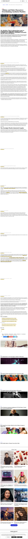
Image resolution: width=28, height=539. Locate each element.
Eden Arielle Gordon (5, 13)
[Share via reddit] (9, 336)
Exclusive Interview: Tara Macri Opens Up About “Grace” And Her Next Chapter (7, 504)
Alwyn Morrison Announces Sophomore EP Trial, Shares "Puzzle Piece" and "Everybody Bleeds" (13, 408)
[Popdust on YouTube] (22, 1)
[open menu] (2, 1)
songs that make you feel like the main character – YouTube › (9, 325)
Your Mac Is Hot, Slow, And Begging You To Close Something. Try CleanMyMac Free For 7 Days (7, 486)
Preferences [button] (14, 535)
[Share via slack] (15, 336)
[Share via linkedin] (13, 336)
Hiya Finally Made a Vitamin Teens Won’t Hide (10, 443)
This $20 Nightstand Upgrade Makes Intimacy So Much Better (20, 467)
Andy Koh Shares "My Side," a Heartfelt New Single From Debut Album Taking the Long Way (7, 467)
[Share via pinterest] (11, 336)
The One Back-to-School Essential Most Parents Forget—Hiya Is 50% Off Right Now (20, 485)
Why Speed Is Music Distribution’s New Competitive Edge (12, 373)
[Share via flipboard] (12, 336)
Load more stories (14, 525)
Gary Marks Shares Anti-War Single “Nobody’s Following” (12, 356)
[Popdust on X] (21, 1)
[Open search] (26, 1)
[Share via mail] (16, 336)
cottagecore (8, 192)
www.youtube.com (2, 63)
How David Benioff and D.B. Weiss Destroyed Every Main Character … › (10, 319)
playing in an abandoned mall (23, 192)
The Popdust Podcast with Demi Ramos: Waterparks (11, 390)
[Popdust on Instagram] (24, 1)
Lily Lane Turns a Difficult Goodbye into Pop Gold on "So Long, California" (20, 523)
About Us (14, 532)
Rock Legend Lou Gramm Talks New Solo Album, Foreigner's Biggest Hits (13, 426)
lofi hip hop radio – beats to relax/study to (9, 188)
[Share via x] (8, 336)
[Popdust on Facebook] (20, 1)
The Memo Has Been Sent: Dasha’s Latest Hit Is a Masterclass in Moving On (7, 523)
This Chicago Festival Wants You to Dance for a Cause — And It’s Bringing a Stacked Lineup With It (20, 504)
